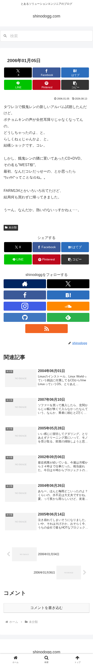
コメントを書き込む (46, 608)
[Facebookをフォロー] (25, 294)
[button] (75, 85)
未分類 (13, 227)
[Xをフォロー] (68, 283)
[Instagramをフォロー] (25, 306)
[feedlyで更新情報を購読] (68, 317)
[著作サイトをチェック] (25, 283)
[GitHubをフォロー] (25, 317)
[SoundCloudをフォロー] (68, 306)
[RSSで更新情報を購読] (46, 328)
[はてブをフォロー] (68, 294)
